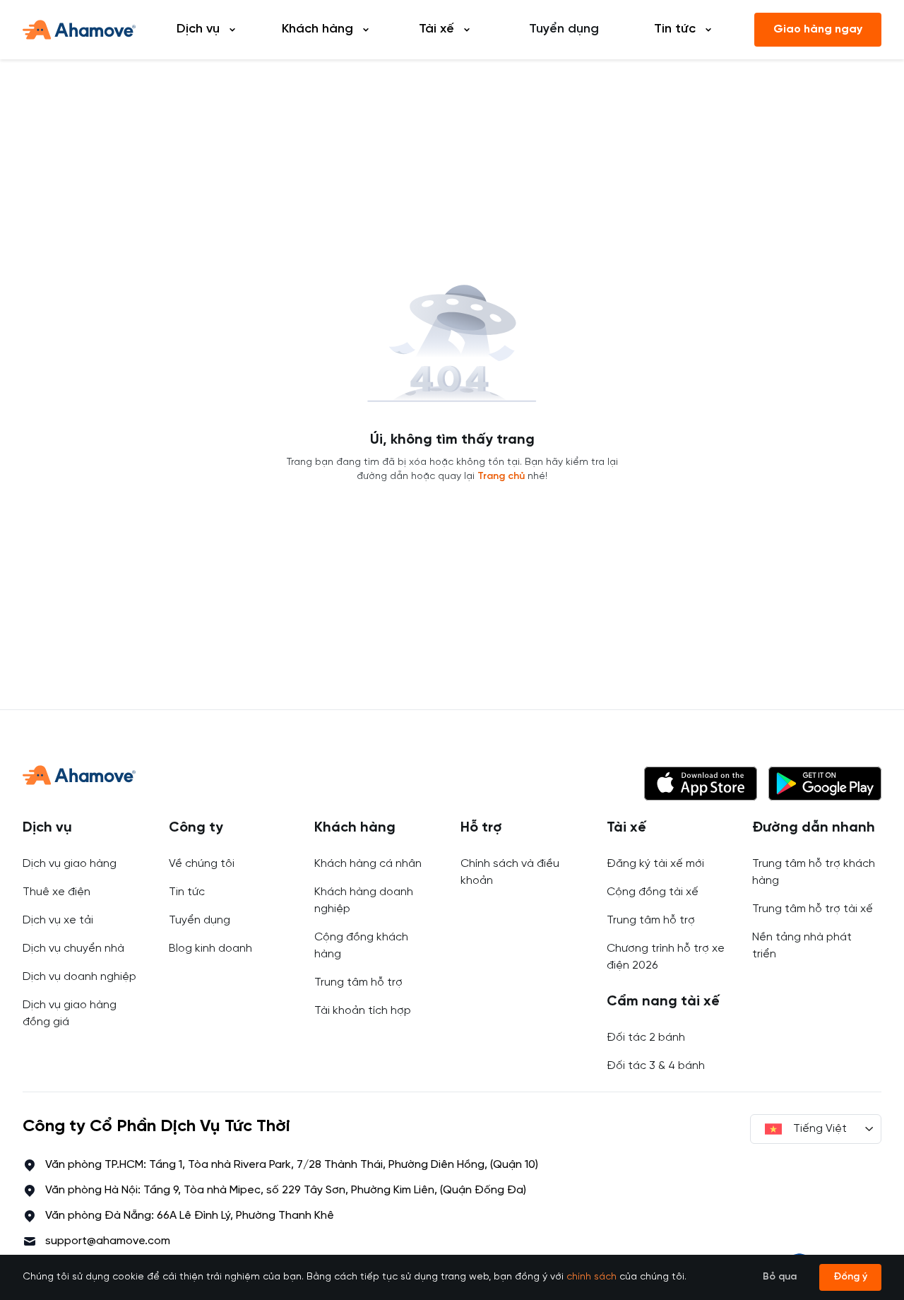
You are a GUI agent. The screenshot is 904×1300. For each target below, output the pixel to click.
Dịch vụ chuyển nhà (73, 948)
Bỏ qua (780, 1277)
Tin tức (187, 892)
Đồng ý (850, 1277)
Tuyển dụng (564, 29)
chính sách (591, 1277)
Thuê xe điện (56, 892)
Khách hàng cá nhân (368, 864)
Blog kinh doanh (210, 948)
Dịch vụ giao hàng (70, 864)
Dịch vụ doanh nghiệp (79, 977)
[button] (700, 783)
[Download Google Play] (824, 783)
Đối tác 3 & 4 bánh (656, 1066)
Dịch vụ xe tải (58, 920)
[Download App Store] (700, 783)
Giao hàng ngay (817, 29)
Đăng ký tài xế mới (655, 864)
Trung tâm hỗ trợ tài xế (812, 909)
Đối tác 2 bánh (646, 1038)
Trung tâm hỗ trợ (358, 982)
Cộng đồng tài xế (652, 892)
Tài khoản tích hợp (362, 1011)
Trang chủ (501, 476)
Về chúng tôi (201, 864)
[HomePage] (79, 30)
